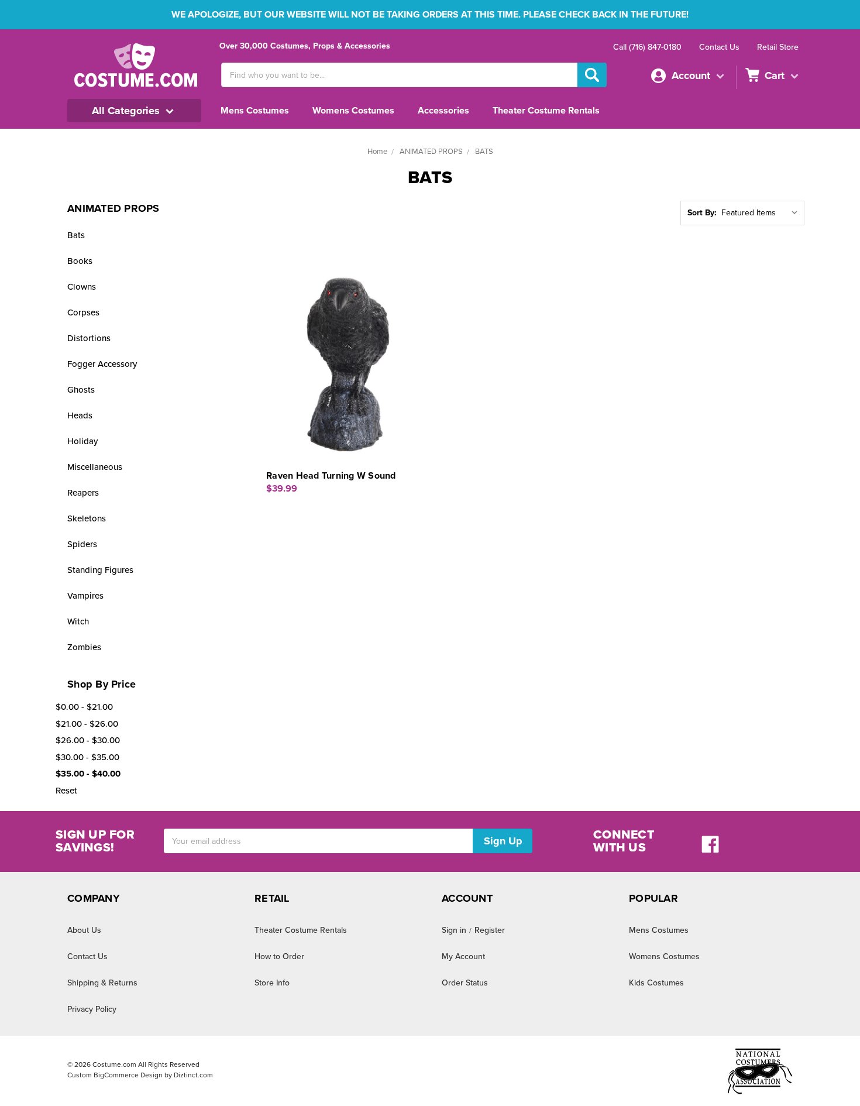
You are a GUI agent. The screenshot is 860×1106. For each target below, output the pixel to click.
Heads (79, 415)
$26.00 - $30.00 (88, 740)
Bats (76, 235)
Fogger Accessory (102, 364)
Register (489, 930)
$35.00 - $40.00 (88, 773)
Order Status (465, 983)
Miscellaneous (94, 467)
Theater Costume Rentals (546, 110)
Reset (66, 790)
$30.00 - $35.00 (87, 757)
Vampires (85, 595)
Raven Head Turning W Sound (331, 476)
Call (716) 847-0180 (647, 47)
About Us (84, 930)
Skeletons (86, 518)
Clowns (81, 286)
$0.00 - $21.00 (84, 707)
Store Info (272, 983)
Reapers (83, 492)
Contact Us (719, 47)
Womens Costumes (353, 110)
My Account (463, 956)
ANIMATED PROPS (431, 151)
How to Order (279, 956)
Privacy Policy (91, 1009)
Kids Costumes (656, 983)
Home (377, 151)
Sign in (454, 930)
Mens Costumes (255, 110)
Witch (78, 621)
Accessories (443, 110)
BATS (484, 151)
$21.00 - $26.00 (87, 724)
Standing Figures (100, 570)
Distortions (89, 338)
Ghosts (81, 389)
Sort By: (702, 213)
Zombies (84, 647)
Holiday (82, 441)
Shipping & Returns (102, 983)
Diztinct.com (193, 1075)
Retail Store (778, 47)
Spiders (82, 544)
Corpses (83, 312)
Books (79, 261)
